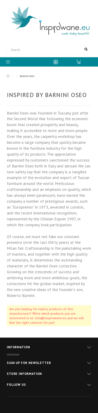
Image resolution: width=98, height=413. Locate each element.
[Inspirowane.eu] (49, 21)
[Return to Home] (8, 76)
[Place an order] (81, 61)
